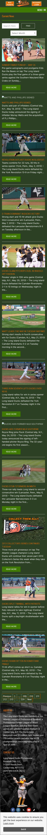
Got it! (23, 829)
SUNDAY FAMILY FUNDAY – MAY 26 (18, 65)
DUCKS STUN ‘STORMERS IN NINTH (19, 486)
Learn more (8, 823)
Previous (7, 696)
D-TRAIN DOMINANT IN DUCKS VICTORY (21, 213)
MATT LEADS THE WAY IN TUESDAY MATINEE (23, 331)
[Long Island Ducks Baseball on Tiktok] (34, 810)
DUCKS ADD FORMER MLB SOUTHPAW (20, 429)
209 (25, 696)
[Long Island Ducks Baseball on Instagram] (18, 810)
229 (22, 699)
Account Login (37, 4)
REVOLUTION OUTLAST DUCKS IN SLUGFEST (23, 159)
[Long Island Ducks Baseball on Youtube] (29, 810)
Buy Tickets (10, 4)
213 (11, 699)
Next (29, 699)
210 (31, 696)
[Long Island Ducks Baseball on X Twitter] (23, 810)
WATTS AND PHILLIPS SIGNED (16, 102)
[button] (39, 10)
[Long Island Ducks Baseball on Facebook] (13, 810)
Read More (11, 87)
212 (5, 699)
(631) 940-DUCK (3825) (14, 770)
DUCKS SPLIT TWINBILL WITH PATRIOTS (21, 603)
